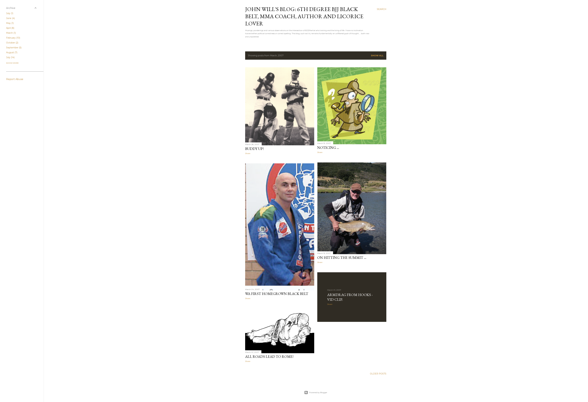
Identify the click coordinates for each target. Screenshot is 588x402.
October (12, 42)
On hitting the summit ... (341, 257)
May (9, 23)
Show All (377, 55)
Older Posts (378, 373)
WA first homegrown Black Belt (276, 293)
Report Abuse (14, 79)
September (13, 47)
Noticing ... (328, 147)
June (10, 18)
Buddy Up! (254, 148)
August (11, 52)
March (10, 33)
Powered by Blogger (318, 392)
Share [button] (247, 153)
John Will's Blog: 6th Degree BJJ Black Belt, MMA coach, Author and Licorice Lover (304, 16)
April (10, 28)
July (9, 13)
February (12, 37)
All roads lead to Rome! (269, 356)
